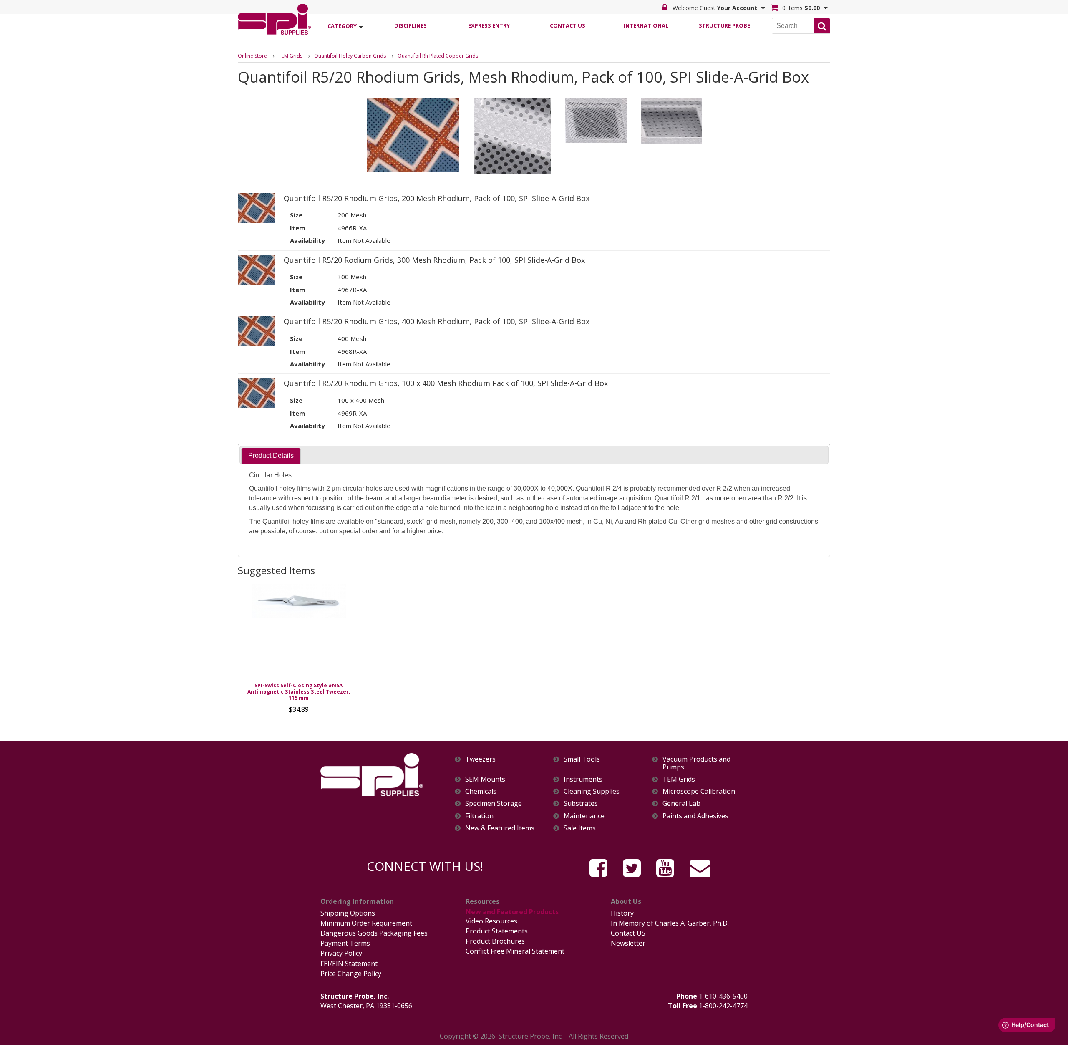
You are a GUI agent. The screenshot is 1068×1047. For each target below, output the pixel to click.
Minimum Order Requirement (366, 923)
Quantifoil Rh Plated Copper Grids (438, 55)
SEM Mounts (485, 779)
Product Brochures (495, 941)
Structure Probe (724, 25)
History (622, 913)
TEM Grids (290, 55)
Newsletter (628, 943)
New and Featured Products (512, 911)
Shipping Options (347, 913)
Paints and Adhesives (695, 816)
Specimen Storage (493, 803)
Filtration (479, 816)
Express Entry (489, 25)
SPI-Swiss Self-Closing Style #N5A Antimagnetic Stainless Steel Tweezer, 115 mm (298, 691)
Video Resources (491, 921)
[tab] (271, 456)
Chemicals (480, 791)
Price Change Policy (350, 973)
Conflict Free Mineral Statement (515, 951)
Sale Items (580, 828)
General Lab (681, 803)
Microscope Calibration (698, 791)
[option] (299, 651)
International (646, 25)
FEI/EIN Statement (349, 963)
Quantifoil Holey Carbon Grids (350, 55)
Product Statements (497, 931)
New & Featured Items (499, 828)
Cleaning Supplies (592, 791)
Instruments (583, 779)
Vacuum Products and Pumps (696, 763)
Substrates (581, 803)
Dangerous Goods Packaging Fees (374, 933)
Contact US (628, 933)
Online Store (252, 55)
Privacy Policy (341, 953)
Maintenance (584, 816)
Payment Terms (345, 943)
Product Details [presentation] (271, 455)
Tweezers (480, 759)
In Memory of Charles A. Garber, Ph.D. (670, 923)
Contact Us (567, 25)
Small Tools (582, 759)
